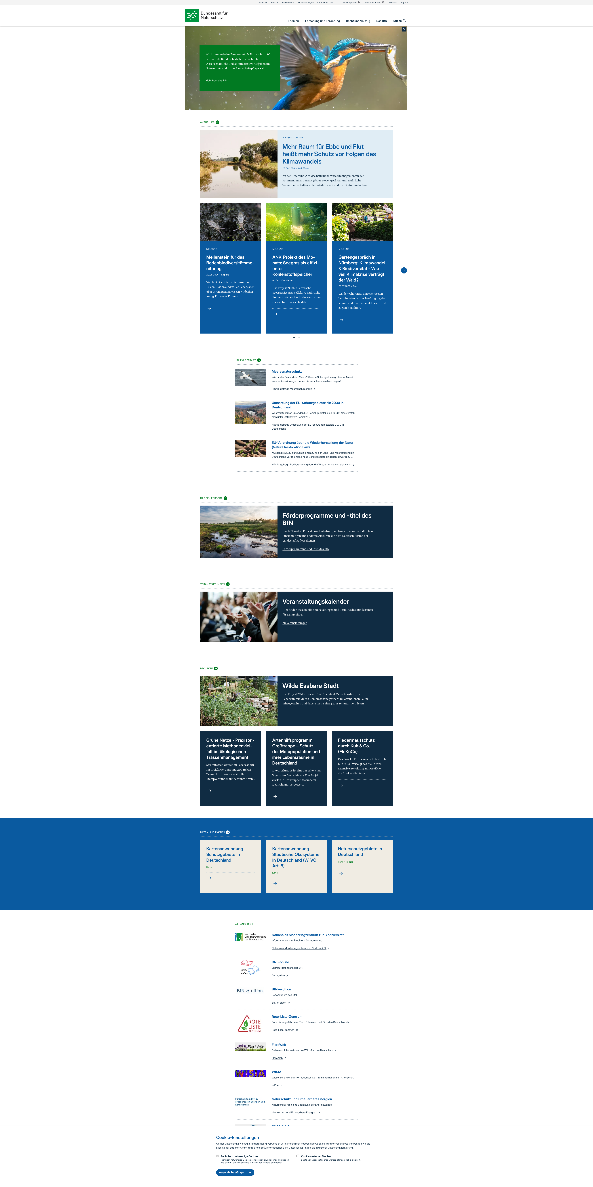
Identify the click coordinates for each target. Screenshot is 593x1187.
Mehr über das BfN (216, 80)
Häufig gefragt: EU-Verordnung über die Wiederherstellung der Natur (311, 464)
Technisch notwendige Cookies (239, 1156)
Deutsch (393, 2)
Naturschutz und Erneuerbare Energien (294, 1112)
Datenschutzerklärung (340, 1147)
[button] (294, 337)
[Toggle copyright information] (404, 29)
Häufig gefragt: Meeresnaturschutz (292, 388)
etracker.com (256, 1147)
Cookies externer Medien (316, 1156)
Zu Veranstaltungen (294, 623)
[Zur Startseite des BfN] (211, 16)
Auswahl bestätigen (232, 1172)
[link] (293, 21)
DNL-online (278, 975)
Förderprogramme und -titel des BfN (305, 549)
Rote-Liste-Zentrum (283, 1029)
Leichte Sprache (349, 2)
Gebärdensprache (372, 2)
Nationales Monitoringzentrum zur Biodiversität (299, 948)
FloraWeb (277, 1057)
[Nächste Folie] (404, 270)
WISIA (275, 1085)
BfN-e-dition (279, 1002)
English (404, 2)
